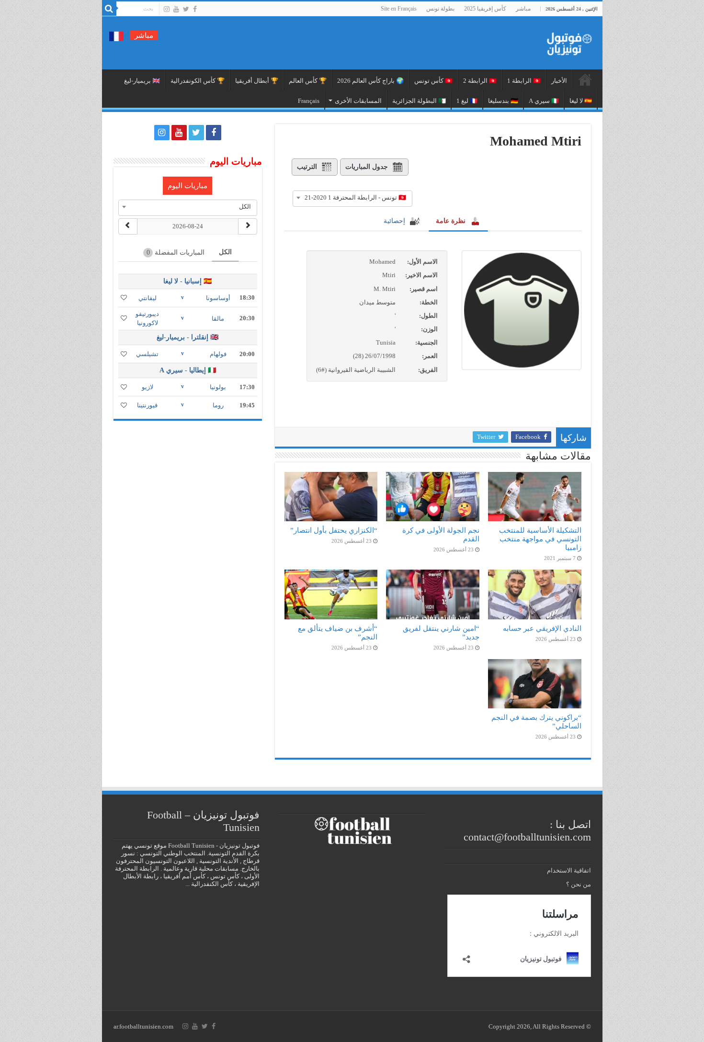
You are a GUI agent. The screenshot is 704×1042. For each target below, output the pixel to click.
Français (308, 100)
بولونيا (218, 387)
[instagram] (166, 9)
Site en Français (399, 8)
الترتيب (307, 166)
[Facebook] (195, 9)
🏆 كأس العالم (308, 80)
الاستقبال (585, 79)
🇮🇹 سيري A (544, 100)
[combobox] (352, 197)
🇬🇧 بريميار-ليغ (142, 80)
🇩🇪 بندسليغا (503, 100)
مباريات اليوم (187, 186)
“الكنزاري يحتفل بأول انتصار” (333, 530)
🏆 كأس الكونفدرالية (197, 80)
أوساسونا (218, 298)
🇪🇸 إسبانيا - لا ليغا (187, 281)
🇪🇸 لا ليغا (580, 100)
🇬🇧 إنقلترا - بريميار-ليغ (187, 337)
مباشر (523, 8)
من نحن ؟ (578, 884)
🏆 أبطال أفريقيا (256, 80)
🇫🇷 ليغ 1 (466, 100)
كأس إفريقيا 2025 (485, 8)
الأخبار (559, 80)
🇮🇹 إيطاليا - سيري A (187, 370)
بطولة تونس (440, 8)
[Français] (116, 35)
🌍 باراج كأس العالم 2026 (370, 80)
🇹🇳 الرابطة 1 (524, 80)
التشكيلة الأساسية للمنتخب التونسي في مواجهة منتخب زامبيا (540, 538)
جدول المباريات (366, 166)
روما (218, 405)
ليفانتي (147, 298)
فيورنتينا (147, 405)
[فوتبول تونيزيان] (566, 41)
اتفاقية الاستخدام (569, 870)
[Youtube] (176, 9)
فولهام (218, 354)
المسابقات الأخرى (358, 100)
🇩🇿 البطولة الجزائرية (419, 100)
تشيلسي (147, 354)
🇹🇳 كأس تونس (433, 80)
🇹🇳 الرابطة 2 (480, 80)
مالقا (218, 318)
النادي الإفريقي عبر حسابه (542, 628)
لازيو (147, 387)
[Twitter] (186, 9)
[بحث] (109, 8)
